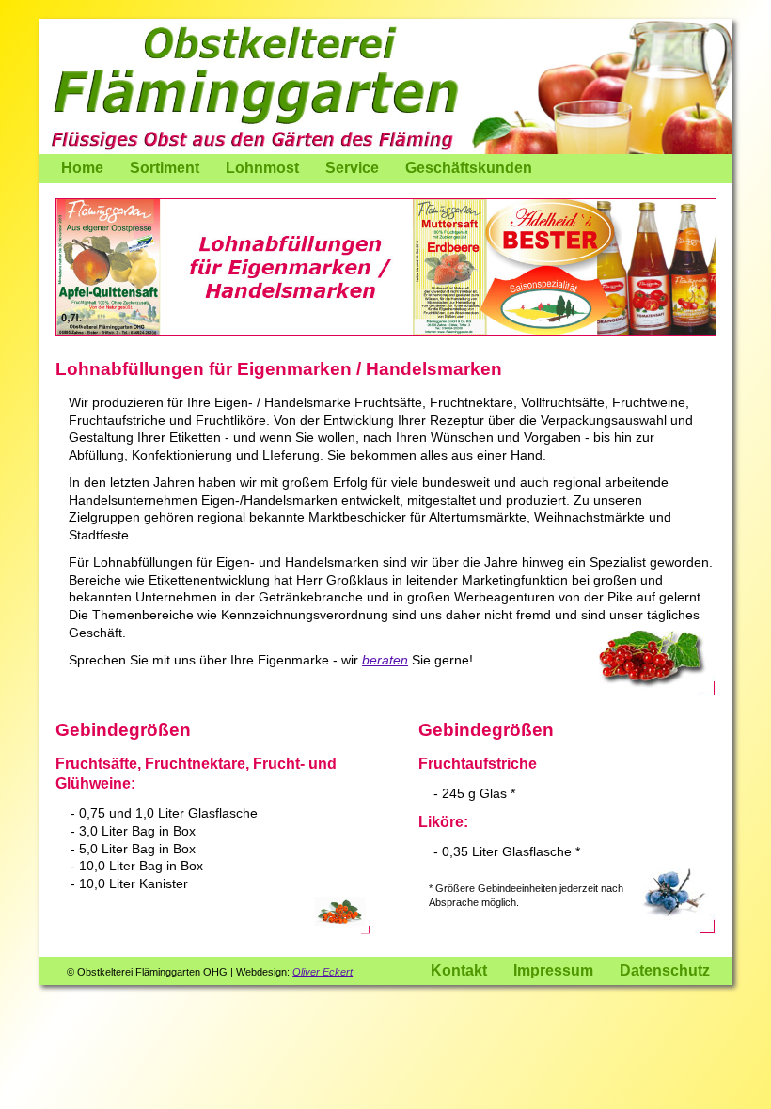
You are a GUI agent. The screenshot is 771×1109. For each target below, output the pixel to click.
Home (82, 168)
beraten (385, 659)
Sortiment (164, 168)
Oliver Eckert (322, 971)
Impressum (553, 970)
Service (352, 168)
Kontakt (459, 970)
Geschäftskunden (468, 168)
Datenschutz (665, 970)
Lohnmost (262, 168)
